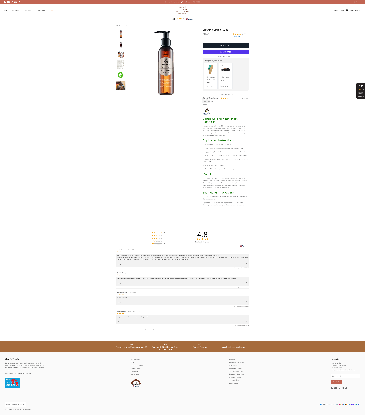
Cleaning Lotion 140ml (128, 25)
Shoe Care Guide (235, 377)
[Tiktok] (19, 2)
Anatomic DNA (28, 10)
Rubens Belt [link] (225, 77)
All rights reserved (27, 409)
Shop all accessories (225, 94)
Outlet (50, 10)
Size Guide (233, 365)
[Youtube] (8, 2)
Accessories (41, 10)
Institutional (15, 10)
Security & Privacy (235, 368)
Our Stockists (234, 380)
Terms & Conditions (236, 371)
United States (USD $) (352, 2)
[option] (163, 63)
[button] (182, 19)
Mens (5, 10)
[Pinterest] (15, 2)
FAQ (132, 362)
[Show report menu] (246, 264)
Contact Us (135, 374)
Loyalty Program (137, 365)
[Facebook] (5, 2)
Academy (134, 371)
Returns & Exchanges (236, 362)
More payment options (225, 56)
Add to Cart (226, 45)
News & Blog (135, 368)
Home (118, 25)
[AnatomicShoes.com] (182, 10)
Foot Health (233, 383)
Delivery (232, 359)
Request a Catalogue (236, 374)
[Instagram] (12, 2)
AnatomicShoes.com (15, 409)
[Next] (196, 63)
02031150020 (135, 359)
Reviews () (236, 36)
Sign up (336, 382)
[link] (211, 69)
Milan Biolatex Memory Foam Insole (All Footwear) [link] (211, 78)
